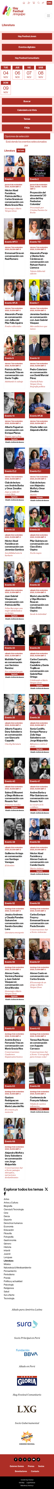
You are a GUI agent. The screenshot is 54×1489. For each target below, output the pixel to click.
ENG (49, 3)
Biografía (8, 1206)
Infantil (7, 1250)
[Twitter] (20, 1458)
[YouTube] (34, 1458)
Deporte (8, 1219)
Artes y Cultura (11, 1202)
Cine (6, 1213)
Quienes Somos (17, 1466)
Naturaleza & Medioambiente (17, 1267)
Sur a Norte (9, 1295)
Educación (9, 1230)
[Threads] (24, 1458)
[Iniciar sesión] (29, 2)
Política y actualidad (13, 1281)
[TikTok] (38, 1458)
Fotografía (8, 1237)
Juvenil (7, 1254)
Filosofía (8, 1233)
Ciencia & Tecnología (14, 1209)
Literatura (8, 1260)
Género (7, 1243)
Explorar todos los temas (24, 1189)
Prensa (31, 1466)
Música (7, 1264)
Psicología (9, 1284)
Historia (7, 1247)
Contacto (35, 1471)
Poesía (7, 1278)
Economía (8, 1226)
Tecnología (9, 1298)
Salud (6, 1291)
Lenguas (8, 1257)
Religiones (9, 1288)
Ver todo (21, 150)
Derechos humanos (13, 1223)
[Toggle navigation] (48, 15)
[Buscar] (39, 2)
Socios (41, 1466)
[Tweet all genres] (46, 1189)
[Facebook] (15, 1458)
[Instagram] (29, 1458)
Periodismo (9, 1274)
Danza (7, 1216)
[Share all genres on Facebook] (5, 1193)
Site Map (21, 1483)
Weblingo (31, 1485)
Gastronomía (10, 1240)
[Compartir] (43, 2)
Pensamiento (10, 1271)
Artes (6, 1199)
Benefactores (21, 1471)
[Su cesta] (34, 2)
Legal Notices (30, 1483)
